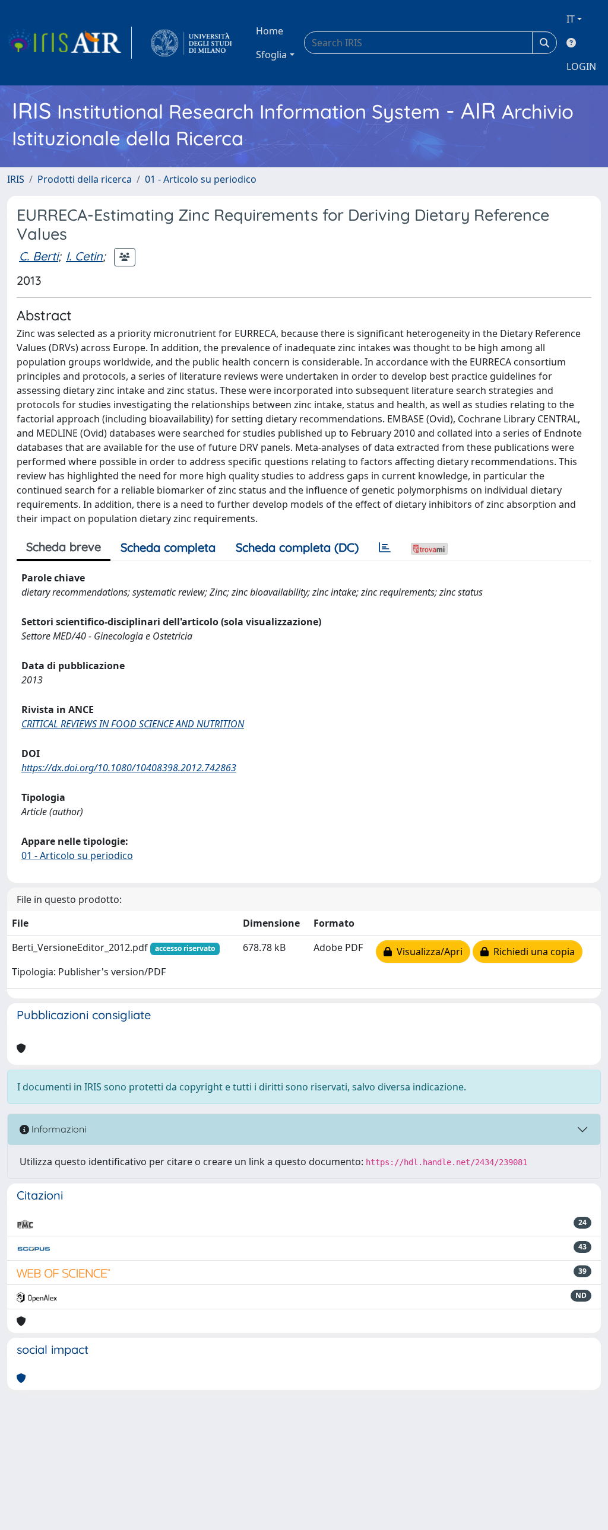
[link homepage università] (191, 43)
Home (269, 30)
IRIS (15, 179)
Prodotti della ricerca (84, 179)
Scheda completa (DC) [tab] (297, 547)
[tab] (385, 547)
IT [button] (570, 19)
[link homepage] (69, 43)
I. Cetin (84, 256)
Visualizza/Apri (427, 951)
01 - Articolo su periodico (200, 179)
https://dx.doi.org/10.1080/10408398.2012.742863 (128, 767)
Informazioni (57, 1129)
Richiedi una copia (532, 951)
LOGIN (581, 66)
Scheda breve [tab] (63, 546)
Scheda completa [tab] (168, 547)
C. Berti (38, 256)
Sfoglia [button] (271, 54)
